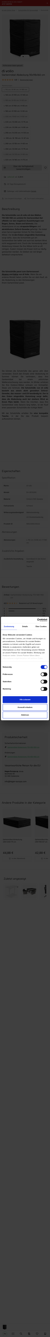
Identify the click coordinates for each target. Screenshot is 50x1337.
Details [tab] (25, 626)
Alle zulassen (25, 700)
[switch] (44, 674)
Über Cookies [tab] (41, 626)
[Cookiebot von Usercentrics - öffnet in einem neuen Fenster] (37, 620)
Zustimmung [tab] (9, 626)
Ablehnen (25, 715)
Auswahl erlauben (25, 707)
